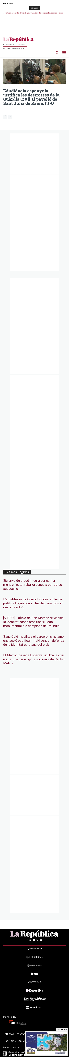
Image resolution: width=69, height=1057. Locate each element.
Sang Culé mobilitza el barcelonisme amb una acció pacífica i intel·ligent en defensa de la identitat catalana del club (33, 640)
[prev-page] (5, 117)
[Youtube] (41, 940)
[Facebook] (27, 940)
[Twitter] (37, 940)
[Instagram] (30, 940)
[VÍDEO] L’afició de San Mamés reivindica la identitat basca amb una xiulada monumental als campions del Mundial (33, 622)
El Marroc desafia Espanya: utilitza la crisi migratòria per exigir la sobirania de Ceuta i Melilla (34, 659)
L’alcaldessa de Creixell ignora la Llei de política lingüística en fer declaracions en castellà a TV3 (33, 603)
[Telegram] (34, 940)
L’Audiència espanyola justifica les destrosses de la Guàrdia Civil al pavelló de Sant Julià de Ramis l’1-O (31, 97)
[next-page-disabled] (10, 117)
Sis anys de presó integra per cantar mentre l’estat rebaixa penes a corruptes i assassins (33, 584)
